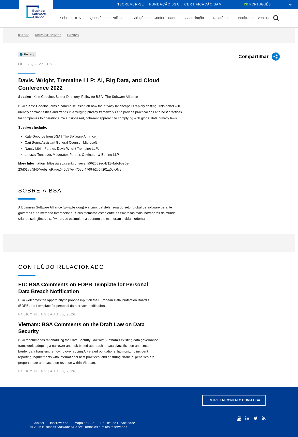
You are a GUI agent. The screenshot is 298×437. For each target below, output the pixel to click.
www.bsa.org (73, 207)
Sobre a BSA (70, 18)
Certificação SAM (203, 4)
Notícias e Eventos (253, 18)
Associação (194, 18)
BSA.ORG (23, 35)
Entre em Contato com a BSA (234, 400)
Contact (38, 423)
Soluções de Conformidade (154, 18)
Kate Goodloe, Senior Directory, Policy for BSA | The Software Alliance (85, 96)
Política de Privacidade (117, 423)
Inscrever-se (130, 4)
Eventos (73, 35)
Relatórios (221, 18)
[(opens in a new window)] (239, 418)
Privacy (28, 54)
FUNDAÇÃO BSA (164, 4)
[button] (276, 18)
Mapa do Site (84, 423)
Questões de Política (106, 18)
